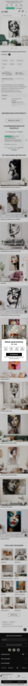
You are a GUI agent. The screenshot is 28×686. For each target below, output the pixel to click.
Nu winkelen (14, 354)
